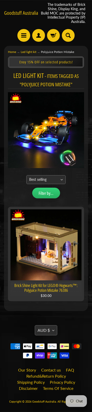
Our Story (27, 369)
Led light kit (28, 51)
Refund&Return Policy (46, 376)
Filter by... (46, 193)
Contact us (51, 369)
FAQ (70, 369)
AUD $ (44, 330)
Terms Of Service (58, 388)
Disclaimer (28, 388)
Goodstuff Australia (21, 13)
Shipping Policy (31, 382)
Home (12, 51)
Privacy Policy (62, 382)
